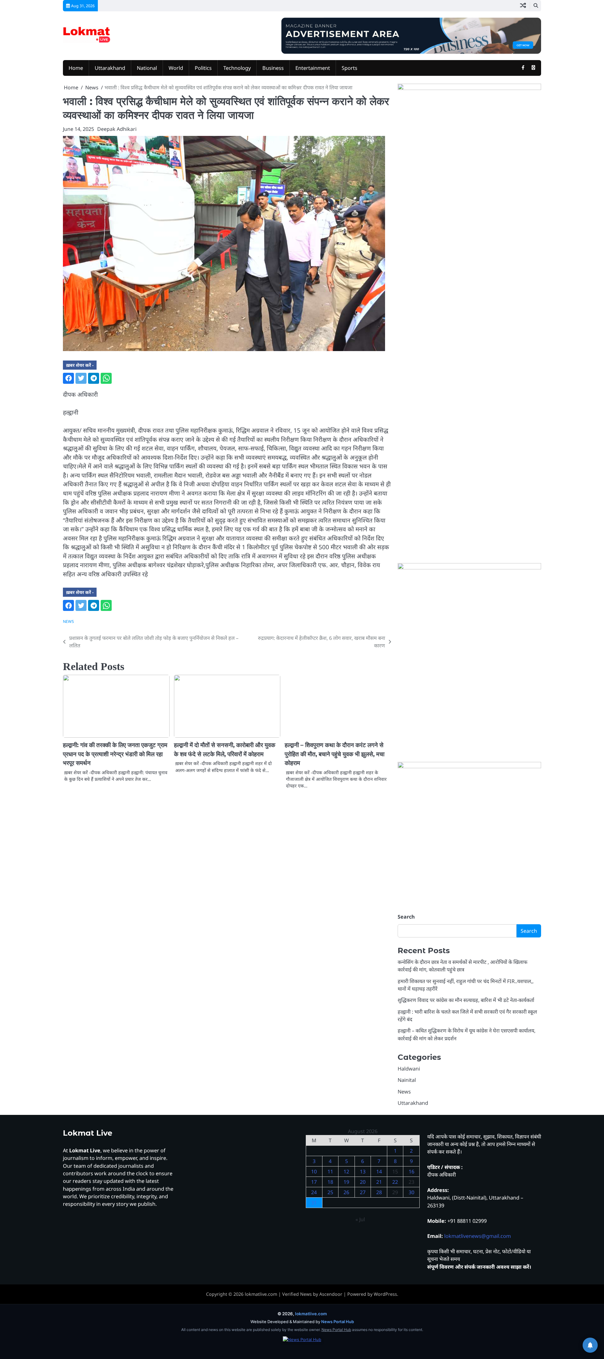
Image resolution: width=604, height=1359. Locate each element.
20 (363, 1181)
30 (411, 1192)
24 (314, 1192)
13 (363, 1171)
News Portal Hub (337, 1321)
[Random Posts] (523, 5)
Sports (349, 67)
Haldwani (409, 1068)
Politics (203, 67)
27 (363, 1192)
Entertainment (312, 67)
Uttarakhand (110, 67)
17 (314, 1181)
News (68, 621)
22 (395, 1181)
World (176, 67)
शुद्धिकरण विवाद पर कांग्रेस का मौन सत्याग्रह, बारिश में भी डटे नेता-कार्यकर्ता (466, 1000)
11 (330, 1171)
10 (314, 1171)
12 (346, 1171)
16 (411, 1171)
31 (314, 1202)
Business (273, 67)
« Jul (360, 1219)
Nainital (407, 1080)
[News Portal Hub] (302, 1343)
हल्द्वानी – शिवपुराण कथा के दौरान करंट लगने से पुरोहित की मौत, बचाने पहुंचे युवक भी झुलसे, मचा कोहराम (334, 754)
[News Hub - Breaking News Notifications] (590, 1345)
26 (346, 1192)
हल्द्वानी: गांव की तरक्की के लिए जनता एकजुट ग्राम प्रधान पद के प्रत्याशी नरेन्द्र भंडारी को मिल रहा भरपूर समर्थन (115, 754)
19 (346, 1181)
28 (379, 1192)
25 (330, 1192)
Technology (237, 67)
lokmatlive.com (261, 1294)
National (147, 67)
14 (379, 1171)
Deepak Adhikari (117, 129)
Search (406, 916)
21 (379, 1181)
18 (330, 1181)
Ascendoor (330, 1294)
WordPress (385, 1294)
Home (76, 67)
